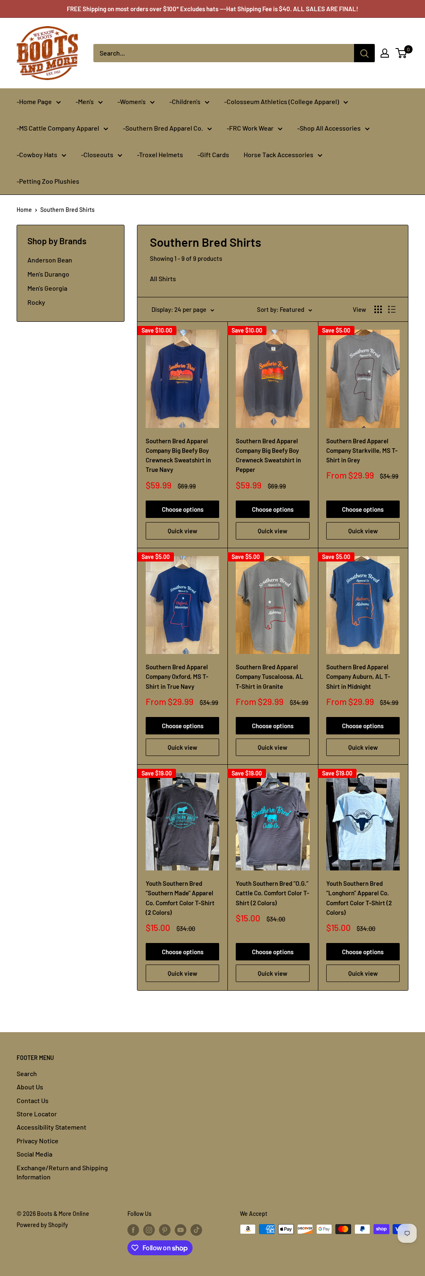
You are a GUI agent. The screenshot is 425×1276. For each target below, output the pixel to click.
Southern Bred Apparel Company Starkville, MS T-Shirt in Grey (362, 450)
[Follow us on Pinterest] (165, 1230)
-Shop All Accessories (329, 128)
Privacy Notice (38, 1141)
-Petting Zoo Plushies (48, 181)
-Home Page (34, 101)
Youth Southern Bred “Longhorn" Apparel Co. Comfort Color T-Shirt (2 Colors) (359, 898)
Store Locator (37, 1114)
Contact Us (33, 1100)
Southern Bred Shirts (67, 209)
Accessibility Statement (51, 1127)
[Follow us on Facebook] (133, 1230)
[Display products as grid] (378, 309)
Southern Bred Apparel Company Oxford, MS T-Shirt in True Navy (177, 676)
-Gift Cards (213, 154)
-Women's (131, 101)
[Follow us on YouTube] (180, 1230)
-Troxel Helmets (160, 154)
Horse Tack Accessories (278, 154)
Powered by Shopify (42, 1224)
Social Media (34, 1154)
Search (27, 1073)
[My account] (385, 53)
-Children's (184, 101)
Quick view (182, 531)
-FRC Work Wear (250, 128)
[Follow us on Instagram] (149, 1230)
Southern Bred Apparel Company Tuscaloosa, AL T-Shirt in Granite (269, 676)
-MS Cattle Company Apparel (58, 128)
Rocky (36, 302)
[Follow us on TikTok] (196, 1230)
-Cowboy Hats (37, 154)
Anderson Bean (49, 260)
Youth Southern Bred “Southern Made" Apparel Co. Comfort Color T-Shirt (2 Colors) (180, 898)
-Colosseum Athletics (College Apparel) (281, 101)
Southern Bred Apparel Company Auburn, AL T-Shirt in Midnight (358, 676)
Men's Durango (48, 274)
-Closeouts (97, 154)
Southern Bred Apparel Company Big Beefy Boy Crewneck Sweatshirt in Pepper (268, 455)
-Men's (85, 101)
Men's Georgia (47, 288)
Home (24, 209)
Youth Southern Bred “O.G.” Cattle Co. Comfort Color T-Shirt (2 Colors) (272, 893)
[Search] (364, 53)
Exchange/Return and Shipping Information (62, 1172)
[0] (401, 53)
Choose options (182, 509)
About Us (30, 1087)
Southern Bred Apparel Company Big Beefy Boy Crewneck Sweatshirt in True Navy (178, 455)
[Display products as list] (392, 309)
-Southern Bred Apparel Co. (163, 128)
